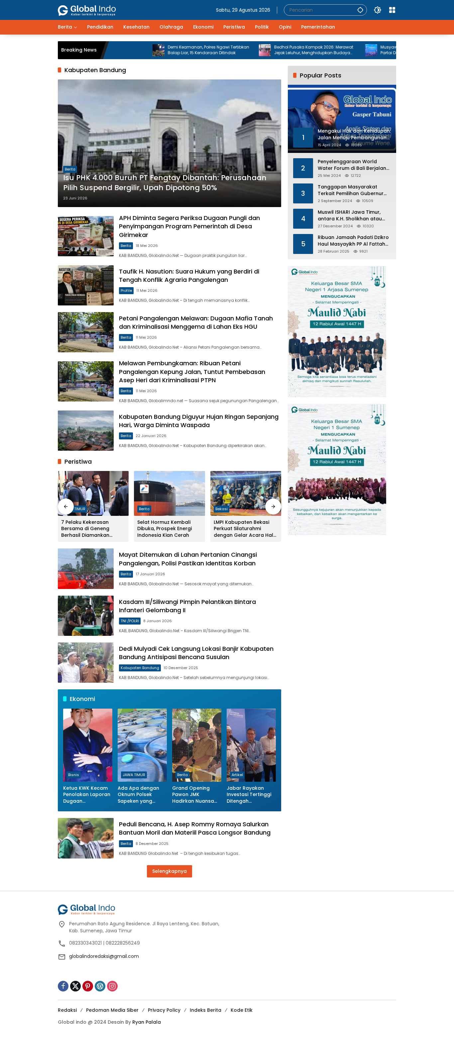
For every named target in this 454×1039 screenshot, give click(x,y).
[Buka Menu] (392, 10)
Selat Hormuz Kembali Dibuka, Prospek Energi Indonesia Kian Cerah (164, 528)
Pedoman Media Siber (112, 1010)
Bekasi (221, 509)
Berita (70, 169)
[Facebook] (63, 986)
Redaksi (67, 1010)
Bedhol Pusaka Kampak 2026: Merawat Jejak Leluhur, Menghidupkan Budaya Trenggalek (278, 50)
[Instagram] (112, 986)
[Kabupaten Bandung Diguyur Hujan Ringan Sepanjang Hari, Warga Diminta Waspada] (86, 430)
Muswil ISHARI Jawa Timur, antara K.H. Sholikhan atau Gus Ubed (350, 215)
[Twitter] (75, 986)
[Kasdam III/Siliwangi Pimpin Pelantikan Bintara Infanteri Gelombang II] (86, 616)
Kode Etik (242, 1010)
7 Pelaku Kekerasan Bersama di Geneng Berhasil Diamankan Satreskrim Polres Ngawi (90, 529)
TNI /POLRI (130, 621)
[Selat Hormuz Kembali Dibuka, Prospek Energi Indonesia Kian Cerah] (169, 493)
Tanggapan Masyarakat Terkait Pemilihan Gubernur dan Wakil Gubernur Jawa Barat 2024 (351, 190)
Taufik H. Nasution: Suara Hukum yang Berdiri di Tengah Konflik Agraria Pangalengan (189, 275)
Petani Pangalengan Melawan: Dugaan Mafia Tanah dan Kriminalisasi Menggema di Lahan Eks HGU (196, 322)
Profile (126, 290)
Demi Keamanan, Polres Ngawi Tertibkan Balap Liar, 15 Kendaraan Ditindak (173, 50)
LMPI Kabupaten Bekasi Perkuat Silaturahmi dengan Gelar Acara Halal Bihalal (246, 529)
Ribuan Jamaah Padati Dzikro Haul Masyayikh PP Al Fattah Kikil (353, 240)
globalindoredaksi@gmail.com (104, 956)
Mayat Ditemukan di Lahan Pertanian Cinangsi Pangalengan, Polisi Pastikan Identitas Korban (188, 558)
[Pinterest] (87, 986)
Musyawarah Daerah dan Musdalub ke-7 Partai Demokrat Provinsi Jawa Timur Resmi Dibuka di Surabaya (387, 50)
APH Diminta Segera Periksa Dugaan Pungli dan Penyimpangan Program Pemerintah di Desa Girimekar (189, 226)
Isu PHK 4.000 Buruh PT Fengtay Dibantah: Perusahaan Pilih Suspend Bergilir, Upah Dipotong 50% (165, 183)
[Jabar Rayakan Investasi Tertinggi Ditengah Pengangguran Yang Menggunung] (251, 745)
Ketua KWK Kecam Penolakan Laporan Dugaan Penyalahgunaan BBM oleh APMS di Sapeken (86, 795)
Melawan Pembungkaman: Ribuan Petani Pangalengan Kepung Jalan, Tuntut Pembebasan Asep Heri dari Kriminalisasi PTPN (192, 371)
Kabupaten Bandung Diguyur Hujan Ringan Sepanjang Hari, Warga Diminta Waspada (199, 420)
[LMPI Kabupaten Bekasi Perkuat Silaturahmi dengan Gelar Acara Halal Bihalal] (245, 493)
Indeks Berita (205, 1010)
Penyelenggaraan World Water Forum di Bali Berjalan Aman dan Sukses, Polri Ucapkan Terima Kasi (352, 165)
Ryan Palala (146, 1022)
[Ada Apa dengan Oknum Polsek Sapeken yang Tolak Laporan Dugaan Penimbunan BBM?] (142, 745)
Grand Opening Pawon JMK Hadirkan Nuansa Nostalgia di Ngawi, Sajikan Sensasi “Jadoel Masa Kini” (195, 795)
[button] (360, 9)
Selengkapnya (169, 871)
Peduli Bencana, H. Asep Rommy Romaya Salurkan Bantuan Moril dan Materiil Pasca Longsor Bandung (195, 828)
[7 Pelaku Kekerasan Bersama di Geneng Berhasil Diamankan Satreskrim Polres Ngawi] (93, 493)
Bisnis (73, 774)
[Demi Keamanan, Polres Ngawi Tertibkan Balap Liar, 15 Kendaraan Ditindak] (123, 50)
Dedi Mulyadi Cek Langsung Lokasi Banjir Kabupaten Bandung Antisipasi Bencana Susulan (196, 652)
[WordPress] (100, 986)
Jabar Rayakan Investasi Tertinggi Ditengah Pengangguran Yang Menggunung (249, 795)
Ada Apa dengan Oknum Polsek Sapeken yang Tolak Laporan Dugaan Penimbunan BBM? (140, 795)
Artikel (237, 774)
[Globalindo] (97, 7)
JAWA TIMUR (74, 509)
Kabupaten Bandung (140, 667)
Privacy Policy (164, 1010)
